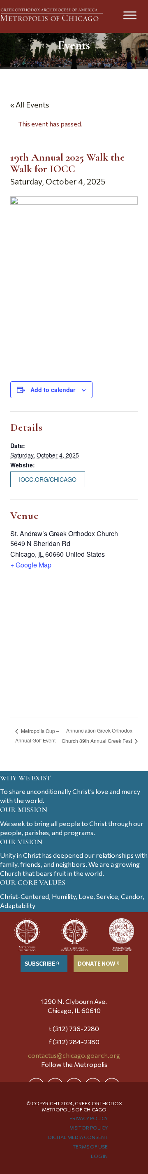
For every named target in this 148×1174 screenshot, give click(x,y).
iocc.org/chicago (47, 479)
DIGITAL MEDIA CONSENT (78, 1137)
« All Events (29, 104)
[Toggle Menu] (129, 15)
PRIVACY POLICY (88, 1118)
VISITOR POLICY (89, 1127)
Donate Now (97, 963)
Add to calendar (52, 389)
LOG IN (99, 1156)
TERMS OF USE (90, 1146)
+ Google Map (30, 564)
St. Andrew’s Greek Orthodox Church (64, 533)
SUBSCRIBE (40, 963)
